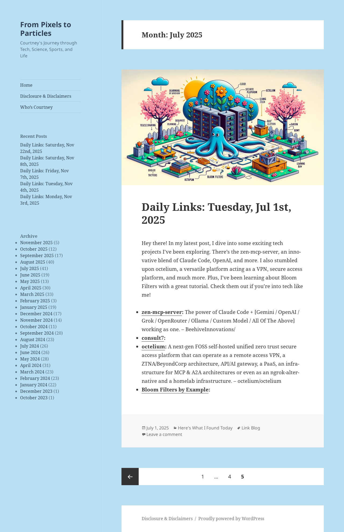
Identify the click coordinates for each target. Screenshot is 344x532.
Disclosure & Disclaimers (45, 96)
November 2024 (36, 320)
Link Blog (251, 428)
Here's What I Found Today (205, 428)
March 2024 (32, 372)
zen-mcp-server (162, 312)
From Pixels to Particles (45, 28)
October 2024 (34, 327)
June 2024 (30, 352)
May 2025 (30, 281)
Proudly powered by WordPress (231, 519)
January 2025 (33, 307)
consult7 (153, 337)
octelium (153, 346)
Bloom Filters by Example (175, 389)
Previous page (130, 476)
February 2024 (35, 378)
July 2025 (29, 268)
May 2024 (30, 359)
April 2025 (30, 288)
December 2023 (36, 391)
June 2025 (30, 275)
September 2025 (37, 255)
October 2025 (34, 249)
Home (26, 85)
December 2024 (36, 314)
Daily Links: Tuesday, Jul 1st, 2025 (216, 213)
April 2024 (30, 365)
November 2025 (36, 243)
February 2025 (35, 301)
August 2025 (32, 262)
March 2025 (32, 294)
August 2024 (32, 339)
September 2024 (37, 333)
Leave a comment (164, 434)
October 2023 (34, 398)
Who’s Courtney (36, 107)
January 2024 (33, 385)
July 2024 (29, 346)
